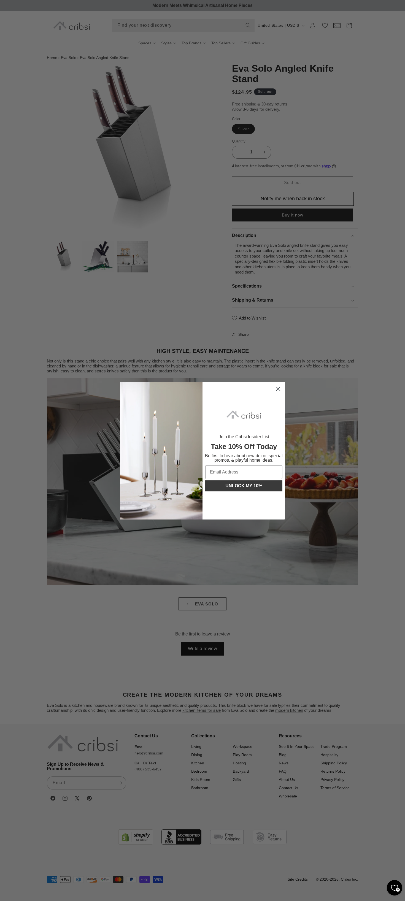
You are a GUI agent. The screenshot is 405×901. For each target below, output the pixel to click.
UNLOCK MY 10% (243, 485)
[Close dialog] (278, 389)
